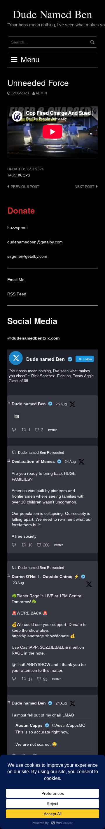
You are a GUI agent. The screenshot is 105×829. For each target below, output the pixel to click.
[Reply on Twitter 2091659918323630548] (15, 679)
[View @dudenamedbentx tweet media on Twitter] (16, 416)
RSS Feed (16, 294)
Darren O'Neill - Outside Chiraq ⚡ (45, 576)
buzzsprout (17, 227)
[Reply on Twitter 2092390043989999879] (15, 430)
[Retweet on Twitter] (14, 452)
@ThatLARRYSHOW (31, 664)
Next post (84, 187)
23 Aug (18, 583)
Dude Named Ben (52, 13)
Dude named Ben (29, 403)
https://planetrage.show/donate (40, 636)
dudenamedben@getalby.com (35, 242)
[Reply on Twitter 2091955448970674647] (15, 545)
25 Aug (61, 404)
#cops (24, 175)
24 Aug (70, 462)
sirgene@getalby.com (27, 256)
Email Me (15, 279)
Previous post (25, 187)
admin (41, 93)
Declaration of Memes (33, 461)
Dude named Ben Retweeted (41, 453)
